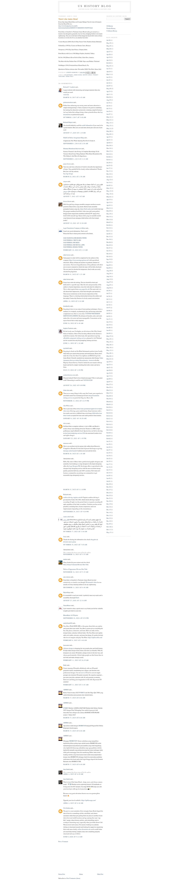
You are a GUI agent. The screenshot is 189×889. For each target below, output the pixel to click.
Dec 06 (109, 242)
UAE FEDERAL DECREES (71, 242)
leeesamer (66, 645)
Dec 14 (109, 512)
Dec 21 (109, 498)
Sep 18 (109, 262)
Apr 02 (109, 143)
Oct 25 (108, 251)
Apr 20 (109, 370)
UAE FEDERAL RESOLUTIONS (73, 247)
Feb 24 (109, 413)
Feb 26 (109, 225)
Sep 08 (109, 268)
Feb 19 (109, 421)
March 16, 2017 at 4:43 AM (74, 97)
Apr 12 (109, 202)
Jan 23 (108, 69)
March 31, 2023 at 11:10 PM (74, 489)
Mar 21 (109, 390)
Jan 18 (108, 461)
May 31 (109, 117)
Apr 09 (109, 379)
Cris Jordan (66, 808)
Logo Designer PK (74, 466)
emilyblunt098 (67, 623)
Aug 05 (109, 285)
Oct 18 (108, 254)
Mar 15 (109, 151)
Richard (65, 494)
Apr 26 (109, 54)
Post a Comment (63, 841)
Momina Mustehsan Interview (72, 148)
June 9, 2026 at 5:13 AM (72, 837)
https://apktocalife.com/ (95, 637)
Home (81, 874)
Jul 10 (108, 83)
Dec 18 (109, 507)
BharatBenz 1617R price (70, 615)
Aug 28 (109, 271)
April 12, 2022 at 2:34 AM (73, 301)
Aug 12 (109, 180)
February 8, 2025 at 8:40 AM (75, 640)
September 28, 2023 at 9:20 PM (76, 512)
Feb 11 (109, 231)
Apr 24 (109, 57)
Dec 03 (109, 245)
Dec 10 (109, 174)
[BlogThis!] (88, 73)
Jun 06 (108, 328)
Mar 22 (109, 387)
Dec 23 (109, 493)
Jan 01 (108, 481)
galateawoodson (68, 102)
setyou (65, 181)
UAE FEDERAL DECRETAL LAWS (73, 245)
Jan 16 (108, 467)
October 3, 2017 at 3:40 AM (74, 117)
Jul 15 (108, 108)
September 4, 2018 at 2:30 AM (75, 143)
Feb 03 (109, 160)
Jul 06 (108, 310)
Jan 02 (108, 234)
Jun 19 (108, 322)
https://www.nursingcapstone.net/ (79, 260)
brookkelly (66, 306)
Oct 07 (108, 80)
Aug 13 (109, 279)
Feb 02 (109, 438)
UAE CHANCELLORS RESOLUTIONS (75, 238)
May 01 (109, 66)
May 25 (109, 43)
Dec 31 (109, 171)
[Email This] (86, 73)
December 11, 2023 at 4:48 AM (75, 587)
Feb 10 (109, 154)
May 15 (109, 188)
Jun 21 (108, 319)
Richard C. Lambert (69, 87)
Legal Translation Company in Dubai (74, 228)
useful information (87, 125)
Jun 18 (108, 325)
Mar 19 (109, 214)
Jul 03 (108, 316)
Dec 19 (109, 504)
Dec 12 (109, 518)
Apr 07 (109, 382)
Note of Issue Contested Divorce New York (75, 565)
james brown (67, 164)
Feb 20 (109, 63)
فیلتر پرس (66, 520)
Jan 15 (108, 470)
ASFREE (66, 690)
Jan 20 (108, 40)
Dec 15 (109, 510)
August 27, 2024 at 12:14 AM (75, 600)
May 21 (109, 120)
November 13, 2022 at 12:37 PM (76, 401)
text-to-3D (84, 673)
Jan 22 (108, 458)
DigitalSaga (66, 592)
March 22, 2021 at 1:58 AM (74, 176)
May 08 (109, 131)
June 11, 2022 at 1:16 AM (73, 343)
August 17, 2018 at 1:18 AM (74, 133)
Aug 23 (109, 100)
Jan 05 (108, 475)
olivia (65, 423)
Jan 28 (108, 447)
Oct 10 (108, 256)
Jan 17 (108, 168)
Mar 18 (109, 148)
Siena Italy (69, 76)
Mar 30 (109, 145)
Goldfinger (68, 75)
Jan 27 (108, 450)
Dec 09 (109, 524)
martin (65, 559)
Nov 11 (109, 530)
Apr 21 (109, 140)
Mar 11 (109, 74)
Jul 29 (108, 291)
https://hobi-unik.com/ (87, 209)
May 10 (109, 194)
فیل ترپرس (66, 191)
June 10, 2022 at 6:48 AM (73, 323)
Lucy (64, 537)
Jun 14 (108, 182)
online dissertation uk (84, 829)
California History (112, 31)
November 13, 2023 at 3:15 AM (75, 554)
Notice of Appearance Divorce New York (75, 569)
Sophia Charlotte (68, 328)
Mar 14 (109, 217)
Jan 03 (108, 478)
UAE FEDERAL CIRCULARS (72, 240)
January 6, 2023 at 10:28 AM (75, 418)
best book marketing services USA (75, 433)
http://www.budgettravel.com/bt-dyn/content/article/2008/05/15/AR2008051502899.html (75, 27)
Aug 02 (109, 288)
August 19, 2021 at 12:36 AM (75, 223)
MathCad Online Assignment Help (73, 138)
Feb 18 (109, 228)
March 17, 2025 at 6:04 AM (74, 698)
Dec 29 (109, 484)
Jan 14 (108, 473)
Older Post (100, 874)
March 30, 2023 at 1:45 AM (74, 454)
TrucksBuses (67, 605)
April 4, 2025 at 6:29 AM (73, 774)
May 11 (109, 128)
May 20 (109, 345)
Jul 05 (108, 313)
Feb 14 (109, 427)
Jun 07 (108, 86)
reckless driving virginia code (72, 497)
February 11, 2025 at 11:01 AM (76, 685)
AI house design (68, 648)
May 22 (109, 342)
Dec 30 (109, 239)
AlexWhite (66, 406)
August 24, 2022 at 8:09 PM (74, 385)
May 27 (109, 336)
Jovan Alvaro (67, 201)
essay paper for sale (84, 289)
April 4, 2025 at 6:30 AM (73, 803)
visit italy (66, 95)
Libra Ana (66, 390)
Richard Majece (68, 122)
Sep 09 (109, 265)
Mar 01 (109, 404)
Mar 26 (109, 97)
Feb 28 (109, 407)
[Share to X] (90, 73)
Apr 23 (109, 91)
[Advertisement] (74, 857)
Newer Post (61, 874)
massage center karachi (70, 451)
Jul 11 (108, 302)
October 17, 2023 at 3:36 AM (75, 531)
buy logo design (68, 174)
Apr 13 (109, 376)
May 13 (109, 123)
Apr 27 (109, 52)
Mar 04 (109, 399)
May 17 (109, 532)
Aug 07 (109, 282)
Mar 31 (109, 208)
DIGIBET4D (82, 726)
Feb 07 (109, 436)
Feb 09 (109, 433)
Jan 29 (108, 162)
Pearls (77, 598)
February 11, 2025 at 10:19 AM (76, 660)
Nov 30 (109, 527)
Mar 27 (109, 384)
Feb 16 (109, 424)
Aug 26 (109, 273)
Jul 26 (108, 296)
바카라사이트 (88, 380)
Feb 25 (109, 410)
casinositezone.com (69, 375)
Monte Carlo (87, 75)
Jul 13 (108, 299)
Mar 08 (109, 396)
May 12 (109, 125)
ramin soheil (67, 517)
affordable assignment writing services (74, 338)
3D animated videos (91, 582)
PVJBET (81, 693)
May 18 (109, 347)
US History (110, 26)
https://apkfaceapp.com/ (88, 800)
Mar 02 (109, 401)
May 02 (109, 356)
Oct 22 (108, 177)
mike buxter (66, 255)
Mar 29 (109, 211)
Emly (64, 665)
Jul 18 (108, 106)
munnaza (66, 443)
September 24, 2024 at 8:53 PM (76, 618)
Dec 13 (109, 515)
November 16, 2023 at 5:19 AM (75, 572)
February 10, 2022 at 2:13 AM (75, 250)
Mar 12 (109, 219)
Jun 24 (108, 111)
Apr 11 (109, 94)
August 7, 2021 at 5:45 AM (74, 196)
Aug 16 (109, 276)
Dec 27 (109, 490)
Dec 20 (109, 501)
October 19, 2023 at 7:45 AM (75, 545)
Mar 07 (109, 222)
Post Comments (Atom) (73, 878)
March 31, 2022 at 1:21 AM (74, 274)
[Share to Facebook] (92, 73)
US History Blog (94, 6)
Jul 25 (108, 103)
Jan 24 (108, 456)
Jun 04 (108, 333)
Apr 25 (109, 137)
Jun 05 (108, 185)
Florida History (111, 28)
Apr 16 (109, 60)
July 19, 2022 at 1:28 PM (73, 370)
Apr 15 (109, 199)
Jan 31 (108, 441)
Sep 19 (109, 259)
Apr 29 (109, 362)
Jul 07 (108, 308)
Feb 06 (109, 157)
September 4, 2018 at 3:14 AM (75, 159)
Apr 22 (109, 364)
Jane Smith (66, 769)
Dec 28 (109, 487)
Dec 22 (109, 495)
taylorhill (66, 348)
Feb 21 (109, 419)
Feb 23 (109, 416)
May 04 (109, 49)
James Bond (78, 75)
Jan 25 (108, 453)
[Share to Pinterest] (95, 73)
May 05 (109, 46)
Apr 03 (109, 205)
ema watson (66, 577)
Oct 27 (108, 248)
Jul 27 (108, 293)
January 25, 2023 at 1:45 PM (74, 438)
